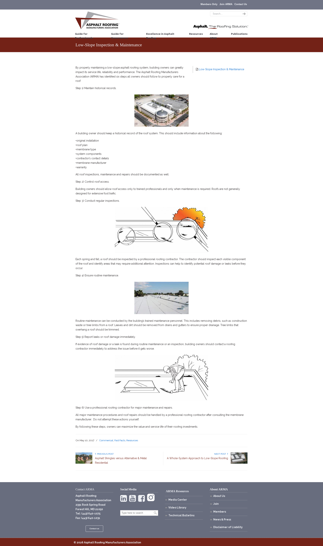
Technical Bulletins (181, 515)
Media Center (177, 499)
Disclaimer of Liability (228, 527)
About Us (219, 495)
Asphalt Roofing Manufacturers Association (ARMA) (97, 20)
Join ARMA (225, 4)
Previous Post (105, 454)
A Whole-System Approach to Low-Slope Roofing (197, 458)
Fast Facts (119, 440)
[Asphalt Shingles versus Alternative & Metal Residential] (84, 463)
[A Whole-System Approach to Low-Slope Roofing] (239, 463)
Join (216, 503)
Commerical (106, 440)
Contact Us (240, 4)
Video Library (177, 507)
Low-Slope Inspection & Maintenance (221, 69)
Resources (132, 440)
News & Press (222, 519)
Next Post (220, 454)
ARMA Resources (177, 491)
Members (219, 511)
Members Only (209, 4)
